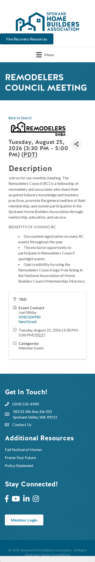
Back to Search (20, 118)
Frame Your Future (20, 457)
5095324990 (29, 317)
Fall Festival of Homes (24, 449)
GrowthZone (61, 555)
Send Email (28, 321)
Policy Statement (19, 465)
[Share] (76, 144)
